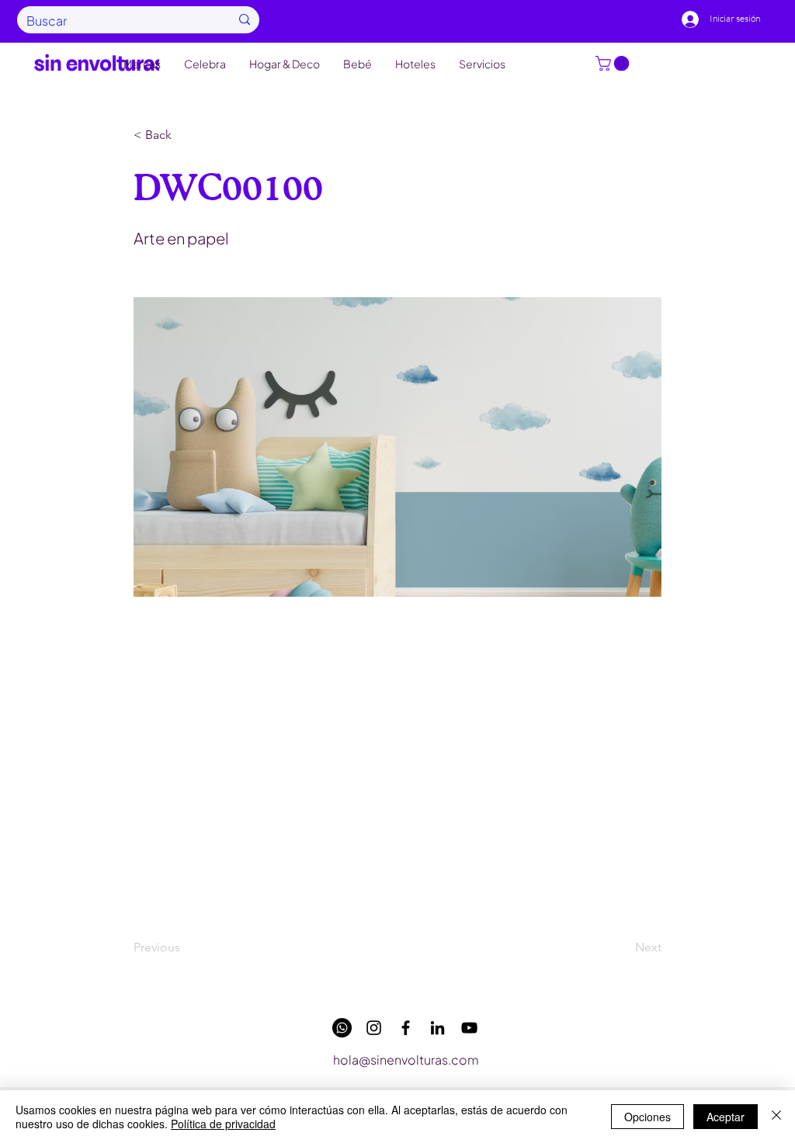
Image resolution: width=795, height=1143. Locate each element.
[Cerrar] (776, 1117)
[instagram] (374, 1027)
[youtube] (469, 1027)
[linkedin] (437, 1027)
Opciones (647, 1116)
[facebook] (405, 1027)
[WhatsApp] (342, 1027)
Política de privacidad (223, 1123)
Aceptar (725, 1116)
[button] (614, 63)
